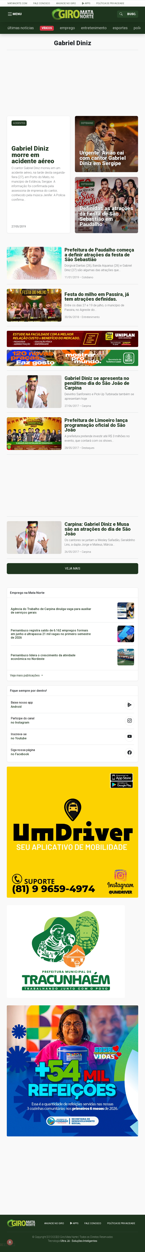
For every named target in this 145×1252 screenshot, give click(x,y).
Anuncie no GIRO (66, 3)
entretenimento (94, 28)
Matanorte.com (17, 3)
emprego (67, 28)
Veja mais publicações (25, 675)
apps (87, 3)
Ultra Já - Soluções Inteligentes (78, 1240)
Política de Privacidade (110, 3)
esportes (120, 28)
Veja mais (72, 568)
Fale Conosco (41, 3)
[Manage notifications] (10, 1242)
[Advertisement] (72, 85)
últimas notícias (21, 28)
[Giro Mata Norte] (72, 14)
